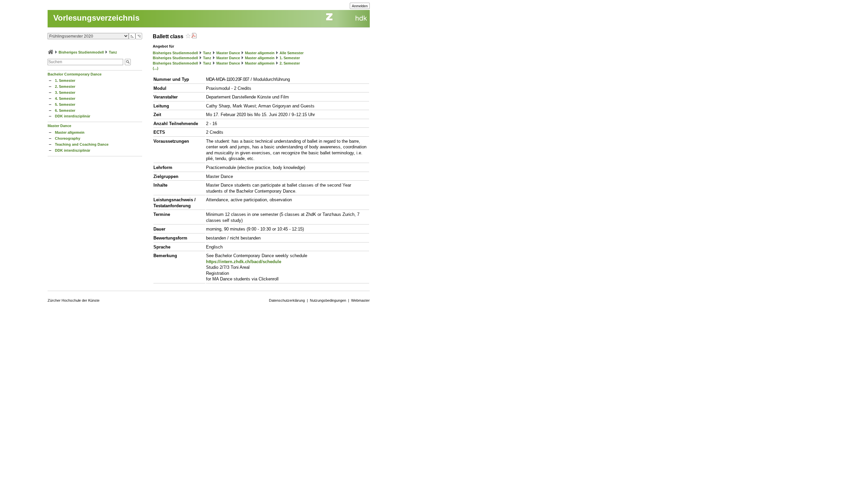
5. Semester (65, 104)
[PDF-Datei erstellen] (194, 36)
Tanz (113, 52)
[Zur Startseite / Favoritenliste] (51, 52)
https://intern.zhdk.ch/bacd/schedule (243, 261)
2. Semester (65, 86)
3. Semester (65, 92)
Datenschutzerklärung (287, 300)
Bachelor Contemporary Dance (75, 74)
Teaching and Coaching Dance (81, 144)
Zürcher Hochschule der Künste (74, 300)
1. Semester (65, 80)
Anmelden (360, 6)
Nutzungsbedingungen (328, 300)
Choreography (67, 138)
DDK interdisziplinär (72, 116)
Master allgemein (70, 132)
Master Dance (59, 126)
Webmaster (360, 300)
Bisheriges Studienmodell (81, 52)
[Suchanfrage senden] (128, 62)
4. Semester (65, 98)
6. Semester (65, 110)
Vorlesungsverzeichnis (96, 17)
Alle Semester (292, 53)
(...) (155, 68)
